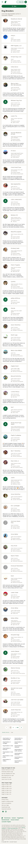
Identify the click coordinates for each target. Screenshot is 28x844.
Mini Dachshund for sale (8, 775)
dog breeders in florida (18, 742)
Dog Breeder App (6, 807)
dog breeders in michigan (7, 742)
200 (18, 727)
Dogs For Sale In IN (6, 794)
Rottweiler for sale (6, 777)
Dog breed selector (6, 809)
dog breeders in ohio (8, 745)
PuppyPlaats (20, 818)
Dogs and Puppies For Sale (8, 768)
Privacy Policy (5, 799)
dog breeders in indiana (7, 760)
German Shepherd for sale (8, 773)
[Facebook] (3, 811)
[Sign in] (25, 2)
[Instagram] (5, 811)
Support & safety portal (7, 801)
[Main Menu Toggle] (2, 2)
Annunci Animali (15, 819)
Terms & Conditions (6, 803)
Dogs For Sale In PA (6, 784)
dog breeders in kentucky (7, 749)
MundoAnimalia (5, 819)
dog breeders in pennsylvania (18, 739)
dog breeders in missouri (18, 761)
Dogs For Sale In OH (7, 788)
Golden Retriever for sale (8, 769)
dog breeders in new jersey (8, 756)
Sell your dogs (5, 805)
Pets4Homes (7, 818)
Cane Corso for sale (6, 779)
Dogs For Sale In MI (6, 792)
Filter (15, 6)
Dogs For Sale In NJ (6, 790)
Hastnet (14, 818)
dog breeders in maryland (18, 746)
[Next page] (21, 727)
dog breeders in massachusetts (7, 739)
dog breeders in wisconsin (18, 754)
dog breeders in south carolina (18, 750)
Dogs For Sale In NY (6, 786)
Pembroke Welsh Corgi (7, 771)
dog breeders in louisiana (18, 757)
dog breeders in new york (8, 752)
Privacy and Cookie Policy (13, 828)
